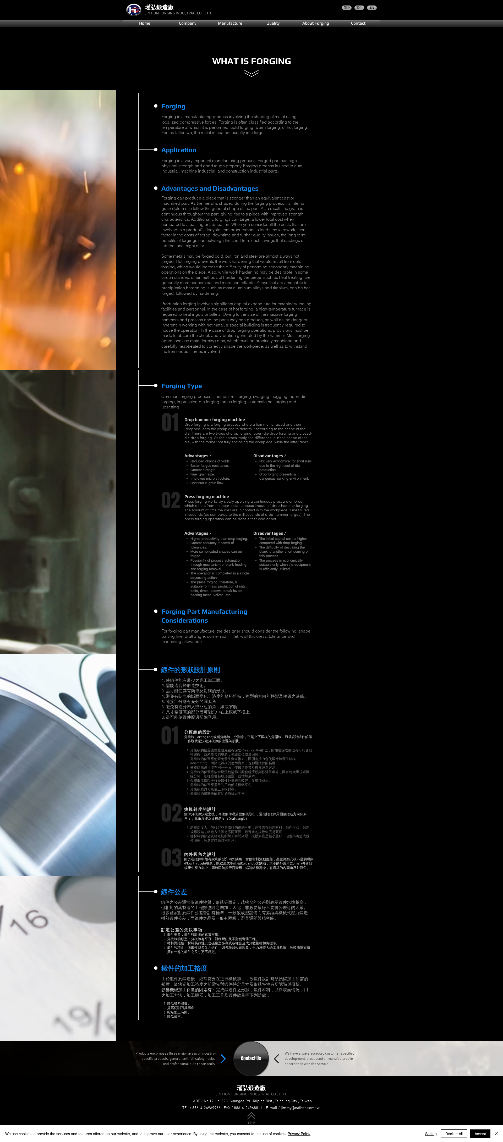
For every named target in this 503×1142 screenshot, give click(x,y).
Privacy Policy (299, 1133)
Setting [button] (431, 1133)
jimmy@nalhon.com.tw (300, 1108)
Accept (480, 1133)
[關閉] (497, 1133)
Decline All (454, 1133)
